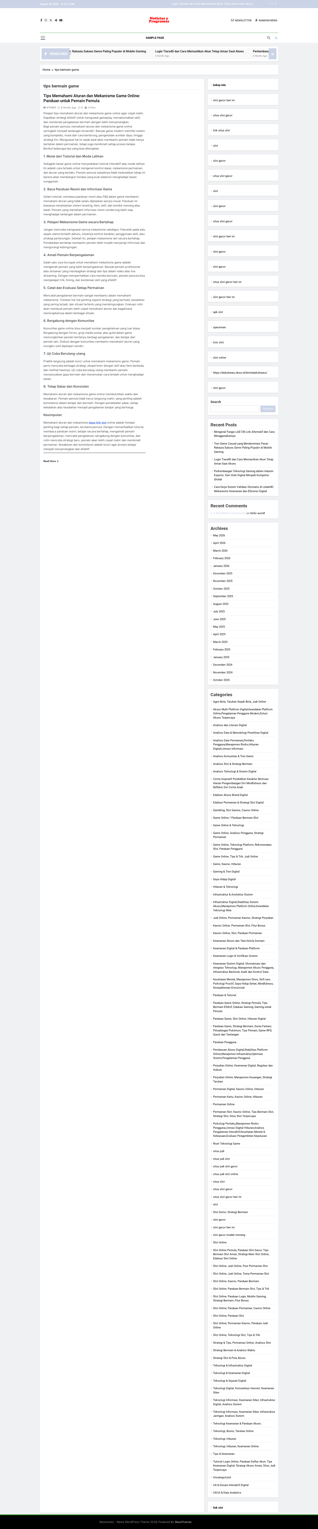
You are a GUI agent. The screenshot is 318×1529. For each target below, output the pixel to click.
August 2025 (220, 604)
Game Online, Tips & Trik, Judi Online (235, 856)
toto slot (218, 342)
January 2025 (221, 657)
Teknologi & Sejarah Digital (229, 1380)
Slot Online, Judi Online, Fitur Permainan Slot (240, 1266)
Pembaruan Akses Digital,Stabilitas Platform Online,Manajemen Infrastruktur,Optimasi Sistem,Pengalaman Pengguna (240, 1054)
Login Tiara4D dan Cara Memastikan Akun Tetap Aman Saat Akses (158, 51)
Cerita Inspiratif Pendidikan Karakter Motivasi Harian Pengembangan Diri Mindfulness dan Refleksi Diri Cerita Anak (241, 783)
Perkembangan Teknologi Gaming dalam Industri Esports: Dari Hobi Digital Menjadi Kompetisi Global (191, 4)
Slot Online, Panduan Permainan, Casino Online (242, 1308)
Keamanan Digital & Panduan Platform (236, 948)
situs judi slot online (225, 1174)
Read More (49, 461)
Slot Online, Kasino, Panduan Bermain (236, 1281)
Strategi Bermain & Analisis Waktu (234, 1350)
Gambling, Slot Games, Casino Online (236, 810)
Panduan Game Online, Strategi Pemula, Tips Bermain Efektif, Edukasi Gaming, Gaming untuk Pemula (242, 1007)
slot (215, 145)
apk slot (218, 312)
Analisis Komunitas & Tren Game (233, 756)
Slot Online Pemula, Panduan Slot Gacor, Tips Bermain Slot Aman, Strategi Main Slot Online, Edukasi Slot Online (241, 1254)
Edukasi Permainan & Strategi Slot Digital (238, 802)
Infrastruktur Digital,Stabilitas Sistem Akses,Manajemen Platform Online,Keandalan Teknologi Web (241, 906)
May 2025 (219, 626)
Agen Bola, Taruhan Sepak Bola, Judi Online (239, 701)
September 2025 (223, 596)
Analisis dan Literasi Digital (230, 725)
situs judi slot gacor (225, 1166)
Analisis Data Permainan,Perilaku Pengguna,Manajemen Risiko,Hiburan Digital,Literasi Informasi (236, 744)
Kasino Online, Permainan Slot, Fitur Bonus (239, 925)
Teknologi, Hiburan (224, 1438)
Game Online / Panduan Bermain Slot (235, 817)
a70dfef (51, 107)
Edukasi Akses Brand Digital (230, 795)
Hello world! (257, 513)
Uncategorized (222, 1477)
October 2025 (221, 588)
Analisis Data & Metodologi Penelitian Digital (240, 732)
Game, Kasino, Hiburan (227, 864)
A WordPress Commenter (229, 513)
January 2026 (221, 566)
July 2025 (219, 611)
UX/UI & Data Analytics (227, 1492)
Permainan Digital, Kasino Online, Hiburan (238, 1089)
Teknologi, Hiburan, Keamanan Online (236, 1446)
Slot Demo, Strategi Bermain (230, 1212)
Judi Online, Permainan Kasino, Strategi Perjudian (243, 918)
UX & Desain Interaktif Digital (231, 1485)
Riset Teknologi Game (226, 1143)
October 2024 (221, 680)
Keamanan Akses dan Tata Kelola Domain (238, 940)
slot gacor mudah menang (229, 1235)
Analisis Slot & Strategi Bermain (232, 764)
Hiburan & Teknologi (225, 886)
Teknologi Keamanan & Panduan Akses (237, 1423)
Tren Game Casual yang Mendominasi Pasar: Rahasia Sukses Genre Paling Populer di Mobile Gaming (243, 448)
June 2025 (219, 619)
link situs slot (221, 130)
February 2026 (221, 558)
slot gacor (219, 160)
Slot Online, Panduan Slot (228, 1315)
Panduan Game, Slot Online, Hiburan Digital (239, 1018)
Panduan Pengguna (224, 1042)
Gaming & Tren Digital (226, 871)
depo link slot (97, 422)
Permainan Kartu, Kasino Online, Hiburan (237, 1096)
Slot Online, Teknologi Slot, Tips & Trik (236, 1335)
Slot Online (220, 1242)
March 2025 (220, 642)
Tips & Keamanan (223, 1454)
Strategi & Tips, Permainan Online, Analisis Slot (242, 1342)
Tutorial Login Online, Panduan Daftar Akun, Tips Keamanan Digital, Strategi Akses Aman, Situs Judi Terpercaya (244, 1466)
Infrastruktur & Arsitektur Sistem (233, 894)
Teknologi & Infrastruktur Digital (232, 1365)
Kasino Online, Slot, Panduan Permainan (237, 933)
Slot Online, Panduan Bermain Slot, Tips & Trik (241, 1288)
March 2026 (220, 550)
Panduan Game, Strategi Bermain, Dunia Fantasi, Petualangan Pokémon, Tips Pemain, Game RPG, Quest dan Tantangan (242, 1030)
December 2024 (222, 664)
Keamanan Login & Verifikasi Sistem (235, 956)
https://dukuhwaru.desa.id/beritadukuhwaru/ (240, 372)
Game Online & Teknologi (228, 825)
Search (216, 402)
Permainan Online (224, 1104)
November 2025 (222, 581)
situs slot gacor (222, 115)
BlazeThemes (183, 1521)
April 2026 (219, 543)
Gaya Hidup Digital (224, 879)
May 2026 (219, 535)
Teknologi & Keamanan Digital (231, 1373)
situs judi (218, 1151)
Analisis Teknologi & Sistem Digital (234, 771)
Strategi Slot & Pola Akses (229, 1358)
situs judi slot (221, 1159)
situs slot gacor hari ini (227, 282)
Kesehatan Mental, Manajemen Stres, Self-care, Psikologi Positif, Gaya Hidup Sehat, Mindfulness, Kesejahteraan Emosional (243, 983)
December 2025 (222, 573)
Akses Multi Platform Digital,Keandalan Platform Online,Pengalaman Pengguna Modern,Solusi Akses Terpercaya (243, 713)
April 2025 (219, 634)
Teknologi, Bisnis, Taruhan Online (233, 1431)
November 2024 (222, 672)
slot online (219, 357)
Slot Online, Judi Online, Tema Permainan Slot (241, 1273)
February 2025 (221, 649)
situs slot (219, 1181)
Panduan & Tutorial (224, 995)
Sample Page (155, 37)
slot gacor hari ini (224, 100)
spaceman (219, 327)
